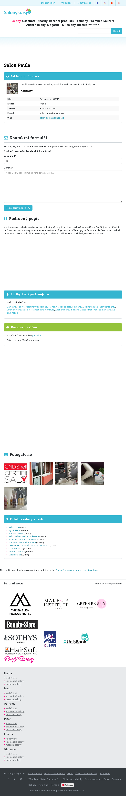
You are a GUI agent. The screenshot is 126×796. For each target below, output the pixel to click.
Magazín (53, 25)
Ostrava (9, 703)
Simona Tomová (17, 551)
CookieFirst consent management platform (77, 570)
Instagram (44, 784)
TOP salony (68, 25)
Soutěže (109, 21)
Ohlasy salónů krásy (54, 773)
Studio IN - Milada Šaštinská (22, 542)
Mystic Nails (14, 530)
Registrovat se (84, 2)
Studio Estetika (16, 533)
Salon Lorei (14, 527)
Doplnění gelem (90, 306)
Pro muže (95, 21)
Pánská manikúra (102, 309)
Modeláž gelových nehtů (70, 306)
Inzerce (88, 25)
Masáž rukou (86, 309)
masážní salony (13, 684)
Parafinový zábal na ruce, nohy (41, 306)
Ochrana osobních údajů (97, 779)
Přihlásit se (66, 2)
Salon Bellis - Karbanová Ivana (24, 536)
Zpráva (8, 167)
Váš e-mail (9, 155)
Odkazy (32, 784)
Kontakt (55, 784)
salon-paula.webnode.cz (52, 117)
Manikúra (11, 306)
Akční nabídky (36, 25)
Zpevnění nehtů (107, 306)
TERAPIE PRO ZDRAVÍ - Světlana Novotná (28, 545)
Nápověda (105, 773)
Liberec (9, 734)
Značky (43, 21)
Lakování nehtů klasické (19, 309)
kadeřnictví (11, 677)
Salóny (16, 21)
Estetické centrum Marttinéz (22, 539)
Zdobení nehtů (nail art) (67, 309)
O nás (70, 773)
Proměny (81, 21)
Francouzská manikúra (43, 309)
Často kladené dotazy (86, 773)
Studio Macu (15, 554)
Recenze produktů (61, 21)
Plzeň (7, 719)
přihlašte (36, 335)
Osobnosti (29, 21)
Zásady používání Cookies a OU (44, 779)
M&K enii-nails (16, 548)
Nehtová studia (16, 302)
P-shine (21, 306)
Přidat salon (49, 2)
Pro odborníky (35, 773)
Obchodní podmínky (73, 779)
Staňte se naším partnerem (108, 583)
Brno (7, 688)
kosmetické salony (15, 680)
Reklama (116, 779)
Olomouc (10, 749)
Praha (8, 673)
